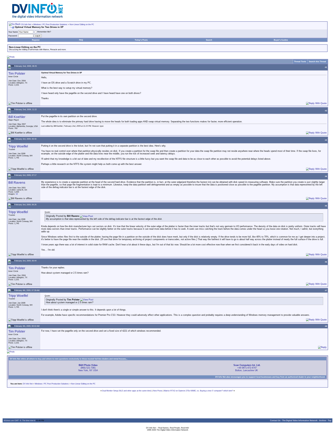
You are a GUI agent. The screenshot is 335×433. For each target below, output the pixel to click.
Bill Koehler (16, 117)
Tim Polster (16, 73)
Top (329, 420)
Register (36, 40)
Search (209, 40)
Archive (322, 420)
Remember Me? (44, 32)
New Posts (157, 391)
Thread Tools (300, 61)
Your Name (13, 32)
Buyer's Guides (281, 40)
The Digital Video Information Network (299, 420)
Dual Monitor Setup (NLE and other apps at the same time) (126, 391)
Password (12, 36)
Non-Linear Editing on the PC (82, 24)
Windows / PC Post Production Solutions (50, 24)
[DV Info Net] (37, 17)
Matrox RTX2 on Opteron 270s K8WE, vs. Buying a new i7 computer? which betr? (198, 391)
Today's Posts (141, 40)
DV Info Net (26, 24)
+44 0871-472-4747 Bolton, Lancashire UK (246, 368)
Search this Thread (317, 61)
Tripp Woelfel (18, 146)
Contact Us (275, 420)
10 (17, 194)
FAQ (81, 40)
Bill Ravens (16, 182)
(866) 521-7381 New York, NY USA (88, 368)
